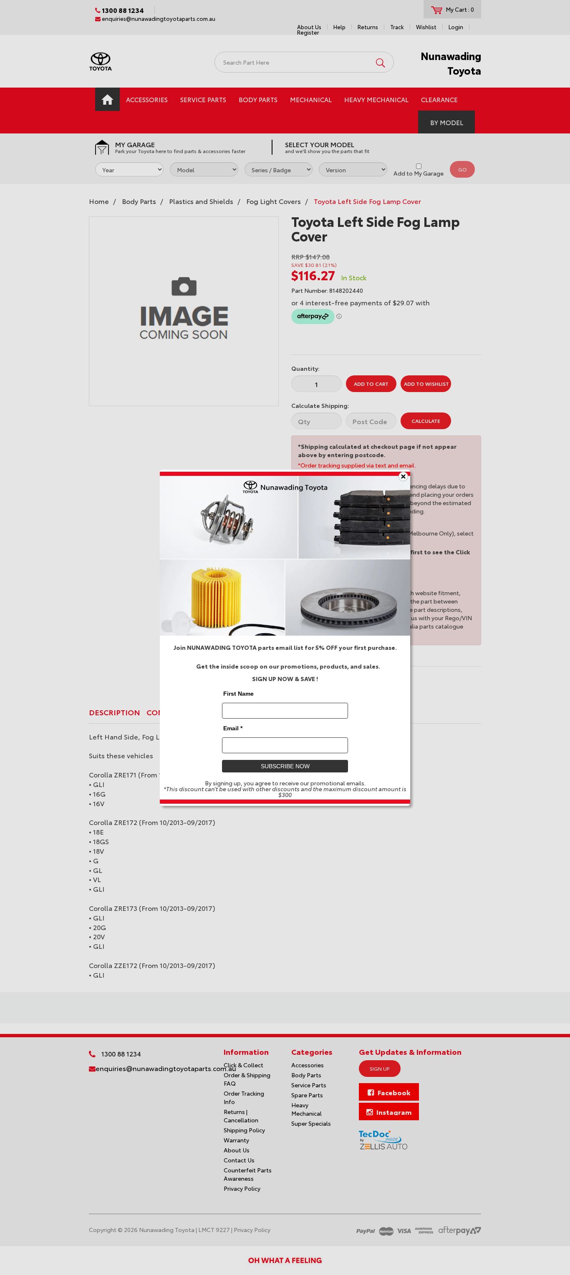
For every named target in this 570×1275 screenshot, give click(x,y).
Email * (232, 727)
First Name (238, 693)
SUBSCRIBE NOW (285, 765)
